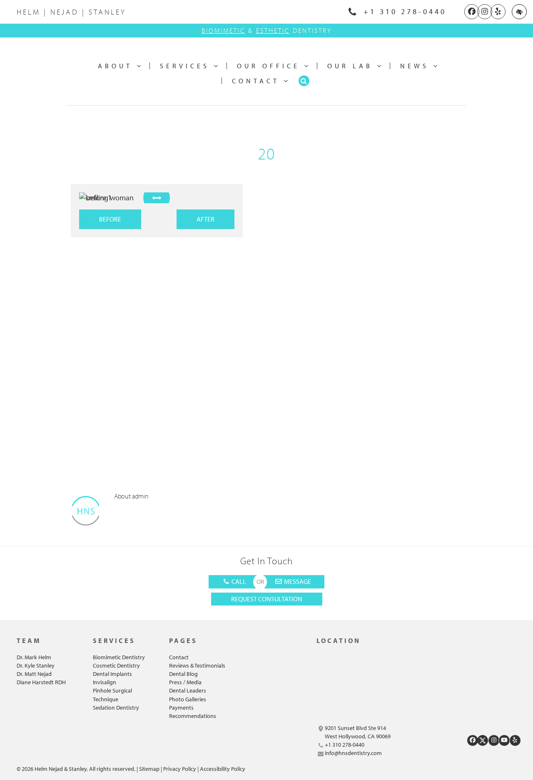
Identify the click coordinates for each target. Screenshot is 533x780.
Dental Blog (183, 674)
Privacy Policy (179, 769)
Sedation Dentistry (116, 707)
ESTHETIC (273, 30)
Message (297, 581)
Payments (181, 707)
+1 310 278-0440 (403, 11)
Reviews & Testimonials (197, 665)
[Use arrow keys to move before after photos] (156, 197)
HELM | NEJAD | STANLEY (71, 12)
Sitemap (149, 769)
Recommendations (192, 716)
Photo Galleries (187, 699)
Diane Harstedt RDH (41, 682)
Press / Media (185, 682)
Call (238, 581)
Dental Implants (112, 674)
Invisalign (104, 682)
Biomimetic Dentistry (119, 657)
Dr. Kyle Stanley (36, 665)
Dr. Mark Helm (34, 657)
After (205, 219)
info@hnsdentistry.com (353, 753)
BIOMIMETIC (223, 30)
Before (110, 219)
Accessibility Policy (222, 769)
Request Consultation (266, 599)
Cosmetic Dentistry (116, 665)
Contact (179, 657)
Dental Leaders (187, 690)
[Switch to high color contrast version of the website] (519, 11)
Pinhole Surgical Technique (112, 695)
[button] (304, 80)
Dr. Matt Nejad (34, 674)
